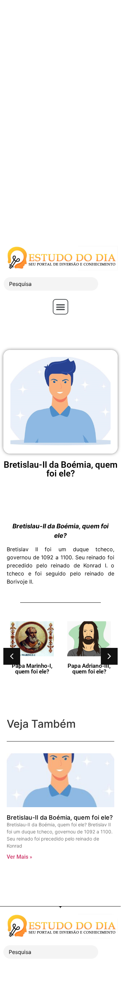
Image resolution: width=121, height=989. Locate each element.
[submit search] (110, 284)
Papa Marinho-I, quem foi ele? (32, 668)
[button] (60, 307)
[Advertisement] (60, 60)
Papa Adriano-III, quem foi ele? (89, 668)
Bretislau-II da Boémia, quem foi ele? (60, 817)
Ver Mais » (19, 857)
